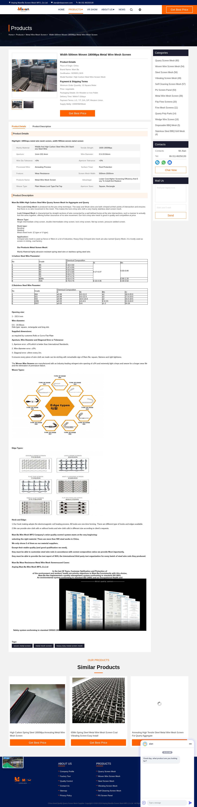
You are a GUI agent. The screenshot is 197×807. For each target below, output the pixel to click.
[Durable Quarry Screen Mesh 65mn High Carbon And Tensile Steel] (159, 704)
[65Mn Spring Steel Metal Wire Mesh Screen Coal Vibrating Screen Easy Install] (37, 704)
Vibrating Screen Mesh (107, 786)
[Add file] (144, 803)
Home (61, 9)
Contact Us (64, 786)
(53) (165, 90)
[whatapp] (163, 162)
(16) (167, 119)
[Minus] (190, 743)
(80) (167, 60)
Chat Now (171, 170)
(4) (170, 133)
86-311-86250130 (86, 3)
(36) (169, 96)
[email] (169, 162)
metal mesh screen (44, 646)
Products (75, 9)
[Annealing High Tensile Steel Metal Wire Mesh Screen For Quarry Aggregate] (98, 704)
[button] (13, 709)
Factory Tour (65, 776)
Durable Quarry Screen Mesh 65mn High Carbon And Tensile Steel (157, 734)
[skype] (157, 162)
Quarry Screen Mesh (107, 771)
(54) (169, 66)
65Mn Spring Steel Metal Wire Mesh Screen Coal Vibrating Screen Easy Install (33, 734)
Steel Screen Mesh (106, 781)
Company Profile (67, 771)
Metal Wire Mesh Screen (36, 35)
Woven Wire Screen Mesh (109, 776)
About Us (107, 9)
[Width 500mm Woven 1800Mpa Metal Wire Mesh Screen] (34, 75)
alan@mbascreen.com (63, 3)
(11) (166, 108)
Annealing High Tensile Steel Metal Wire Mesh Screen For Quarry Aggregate (96, 734)
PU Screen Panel (105, 795)
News (122, 9)
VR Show (92, 9)
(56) (166, 72)
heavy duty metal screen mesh (70, 646)
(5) (167, 125)
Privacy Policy (66, 795)
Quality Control (66, 781)
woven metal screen (22, 646)
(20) (166, 102)
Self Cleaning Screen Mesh (109, 791)
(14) (165, 113)
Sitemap (63, 791)
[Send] (190, 803)
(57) (170, 84)
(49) (168, 78)
